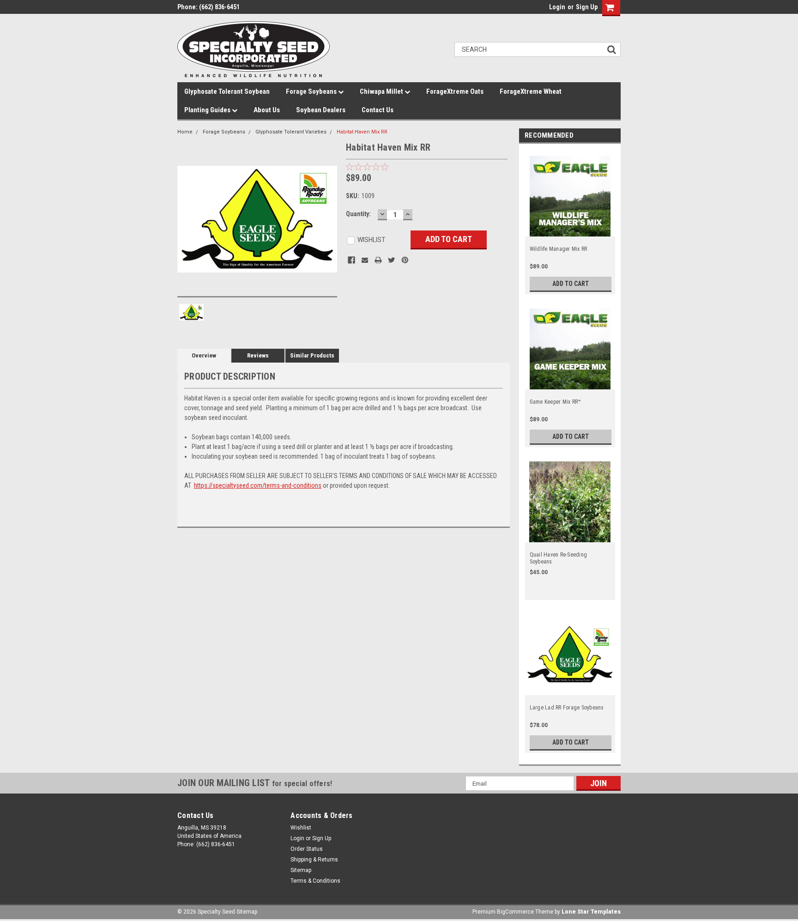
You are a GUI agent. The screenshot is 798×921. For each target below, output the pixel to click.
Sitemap (300, 870)
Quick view (570, 231)
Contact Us (377, 110)
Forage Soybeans (312, 91)
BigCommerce (515, 912)
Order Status (306, 849)
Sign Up (587, 7)
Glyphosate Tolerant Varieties (290, 132)
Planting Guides (208, 110)
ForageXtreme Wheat (531, 91)
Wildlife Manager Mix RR (558, 249)
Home (185, 132)
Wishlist (300, 827)
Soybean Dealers (320, 110)
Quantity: (358, 214)
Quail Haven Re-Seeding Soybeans (558, 558)
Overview (204, 355)
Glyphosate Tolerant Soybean (227, 91)
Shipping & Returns (314, 859)
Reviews (258, 355)
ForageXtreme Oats (455, 91)
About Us (267, 110)
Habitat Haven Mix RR (362, 132)
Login (557, 7)
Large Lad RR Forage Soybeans (567, 707)
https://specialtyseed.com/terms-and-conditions (257, 485)
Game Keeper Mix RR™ (555, 402)
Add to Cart (570, 283)
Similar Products (312, 355)
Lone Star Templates (591, 912)
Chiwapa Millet (382, 91)
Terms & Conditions (315, 881)
